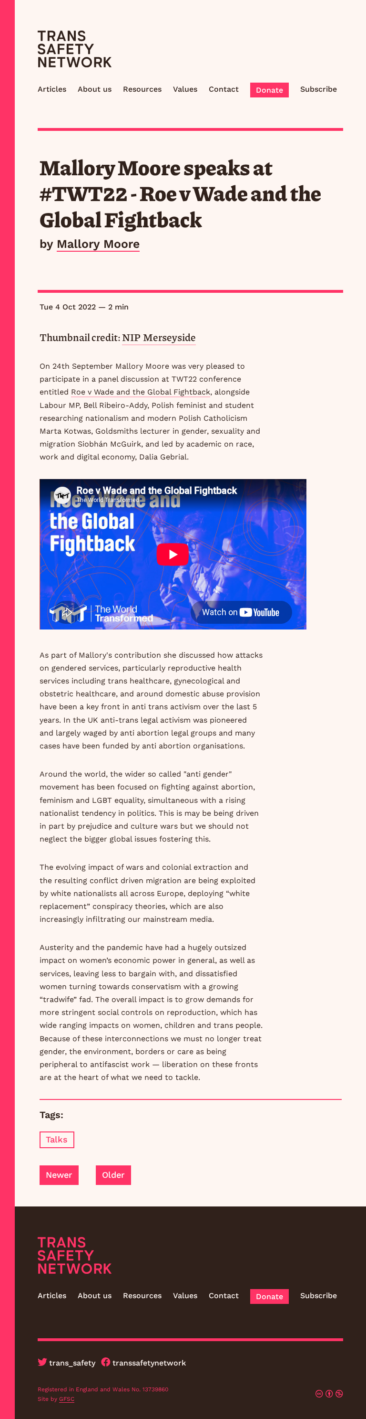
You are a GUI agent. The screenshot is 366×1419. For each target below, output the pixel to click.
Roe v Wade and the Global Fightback (140, 391)
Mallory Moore (98, 244)
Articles (52, 89)
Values (185, 89)
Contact (224, 89)
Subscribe (318, 89)
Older (113, 1175)
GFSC (66, 1399)
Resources (142, 89)
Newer (59, 1175)
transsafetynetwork (149, 1362)
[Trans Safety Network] (75, 49)
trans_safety (72, 1362)
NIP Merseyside (159, 337)
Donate (269, 90)
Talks (57, 1139)
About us (95, 89)
